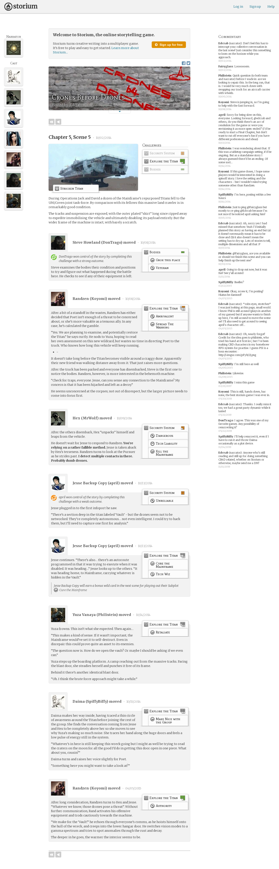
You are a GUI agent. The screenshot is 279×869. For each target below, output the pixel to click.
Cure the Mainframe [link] (73, 590)
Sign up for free (171, 44)
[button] (120, 111)
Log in (238, 7)
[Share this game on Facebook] (183, 63)
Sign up (255, 7)
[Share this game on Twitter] (188, 63)
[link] (165, 154)
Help (271, 7)
